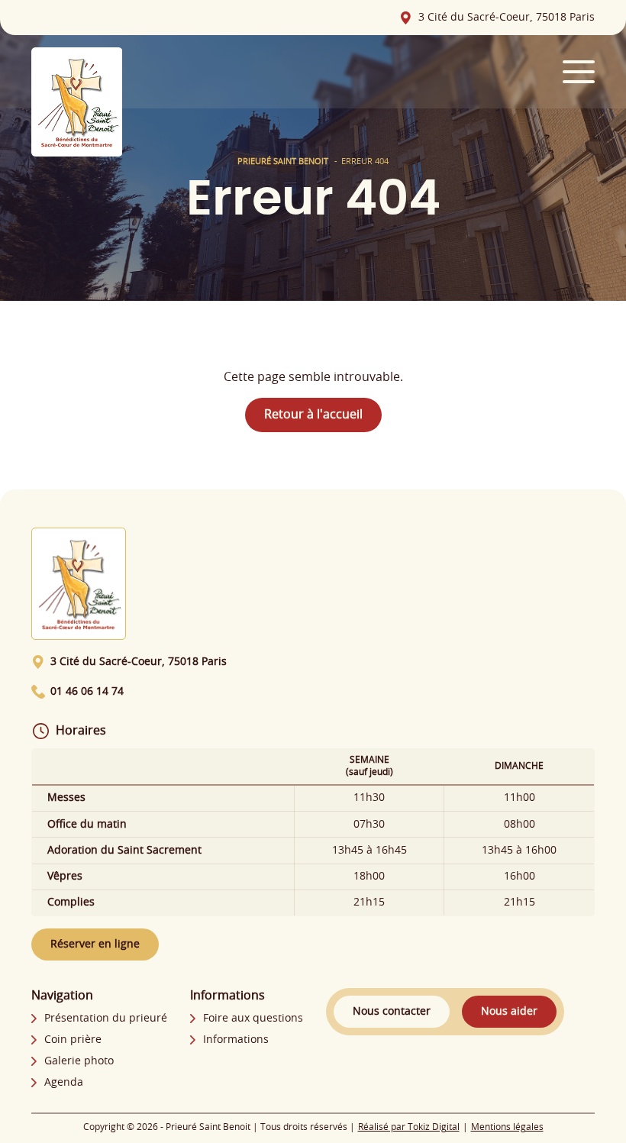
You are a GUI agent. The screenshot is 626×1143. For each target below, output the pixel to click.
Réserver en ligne (95, 944)
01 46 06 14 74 (87, 691)
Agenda (63, 1082)
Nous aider (509, 1011)
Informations (236, 1040)
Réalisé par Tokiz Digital (409, 1127)
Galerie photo (79, 1061)
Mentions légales (507, 1127)
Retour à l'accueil (313, 414)
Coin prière (73, 1040)
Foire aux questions (253, 1018)
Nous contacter (392, 1011)
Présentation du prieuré (105, 1018)
